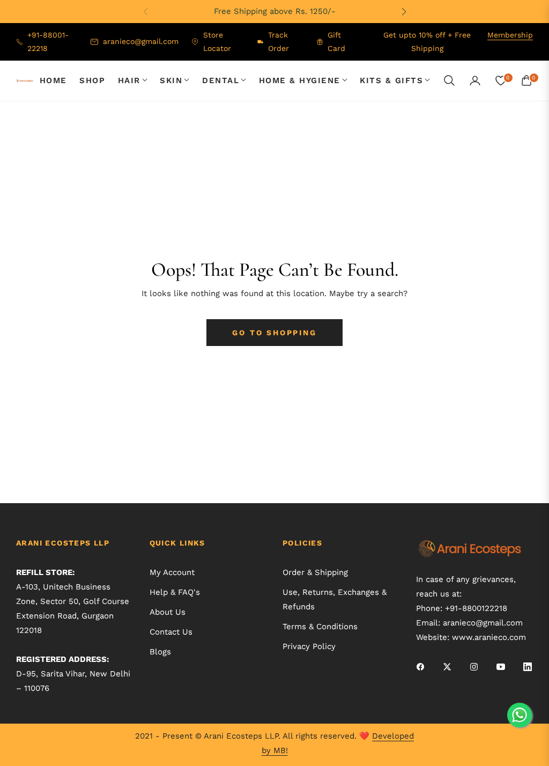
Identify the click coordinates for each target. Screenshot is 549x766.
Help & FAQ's (175, 592)
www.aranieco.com (489, 637)
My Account (172, 572)
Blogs (160, 652)
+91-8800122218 (476, 608)
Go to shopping (274, 332)
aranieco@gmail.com (483, 623)
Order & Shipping (315, 572)
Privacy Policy (309, 646)
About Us (168, 612)
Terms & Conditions (320, 626)
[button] (404, 12)
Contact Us (171, 632)
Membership (510, 35)
